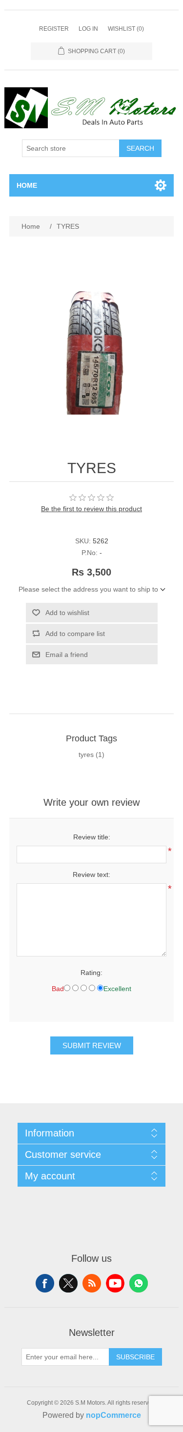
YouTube (115, 1283)
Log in (88, 28)
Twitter (68, 1283)
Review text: (91, 874)
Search (140, 148)
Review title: (91, 837)
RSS (91, 1283)
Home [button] (27, 185)
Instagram (138, 1283)
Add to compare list (75, 633)
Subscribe (135, 1357)
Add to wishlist (67, 613)
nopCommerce (113, 1415)
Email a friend (66, 654)
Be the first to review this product (91, 509)
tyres (86, 754)
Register (54, 28)
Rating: (91, 972)
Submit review (91, 1045)
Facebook (45, 1283)
